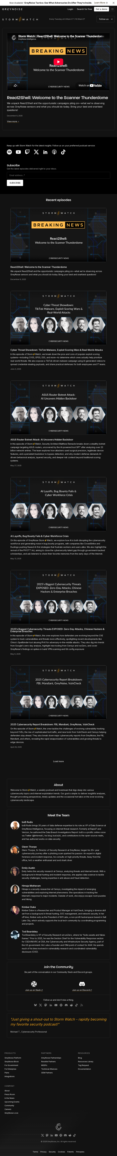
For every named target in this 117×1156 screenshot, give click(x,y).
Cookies (61, 1152)
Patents (70, 1152)
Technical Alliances (49, 1069)
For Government (11, 1065)
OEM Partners (47, 1073)
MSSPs (44, 1065)
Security (52, 1152)
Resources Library (85, 1061)
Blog (80, 1058)
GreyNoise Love (11, 1113)
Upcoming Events (12, 1102)
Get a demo (101, 9)
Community (9, 1105)
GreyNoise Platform (13, 1058)
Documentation (84, 1069)
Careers (8, 1109)
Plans (7, 1073)
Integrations (10, 1076)
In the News (9, 1098)
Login (70, 9)
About (7, 1091)
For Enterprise (10, 1069)
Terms (35, 1152)
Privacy (43, 1152)
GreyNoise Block (12, 1061)
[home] (12, 9)
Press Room (10, 1094)
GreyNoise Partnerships (51, 1058)
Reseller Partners (48, 1061)
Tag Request (83, 1065)
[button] (112, 9)
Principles (80, 1152)
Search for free (84, 9)
